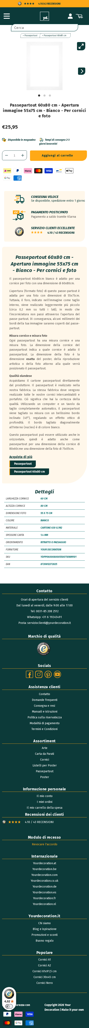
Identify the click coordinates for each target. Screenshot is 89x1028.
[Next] (81, 71)
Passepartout (23, 464)
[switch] (9, 1006)
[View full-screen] (81, 46)
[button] (6, 16)
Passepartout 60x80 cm (29, 471)
